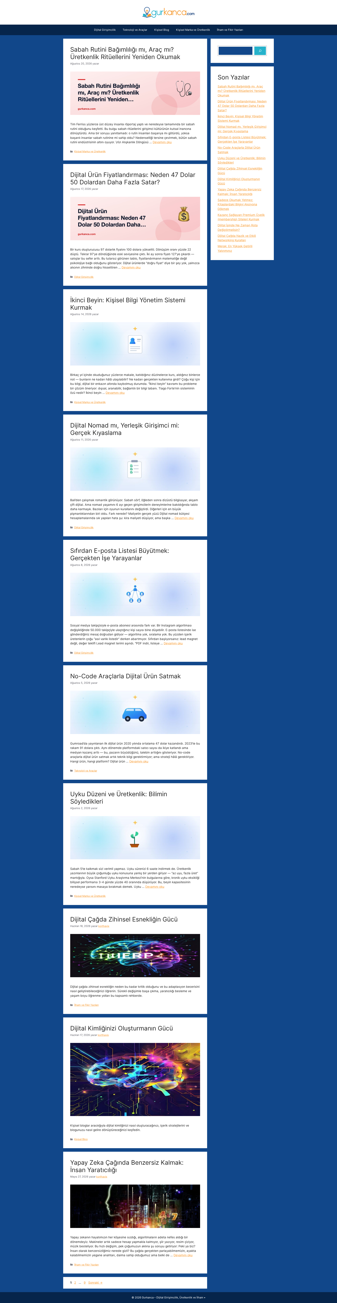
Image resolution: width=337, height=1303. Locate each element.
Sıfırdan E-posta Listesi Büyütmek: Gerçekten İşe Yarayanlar (119, 554)
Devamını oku (162, 142)
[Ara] (260, 51)
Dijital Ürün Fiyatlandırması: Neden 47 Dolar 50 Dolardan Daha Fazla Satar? (132, 178)
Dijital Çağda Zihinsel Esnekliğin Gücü (124, 919)
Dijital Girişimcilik (105, 29)
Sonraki (95, 1282)
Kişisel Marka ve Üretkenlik (193, 29)
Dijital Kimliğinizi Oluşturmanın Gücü (121, 1028)
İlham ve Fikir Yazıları (230, 29)
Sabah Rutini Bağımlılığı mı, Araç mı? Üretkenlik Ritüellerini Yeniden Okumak (125, 53)
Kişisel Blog (161, 29)
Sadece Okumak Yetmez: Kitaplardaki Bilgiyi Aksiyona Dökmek (237, 204)
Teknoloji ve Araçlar (135, 29)
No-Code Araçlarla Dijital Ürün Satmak (125, 676)
